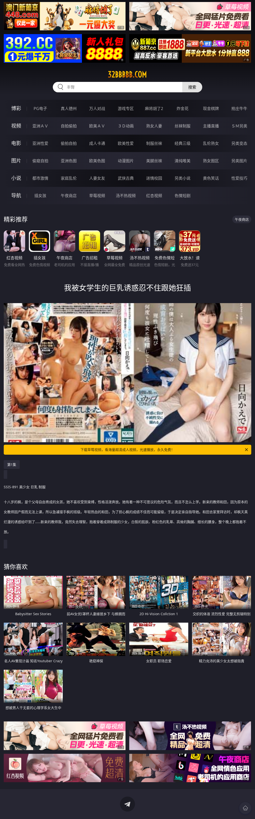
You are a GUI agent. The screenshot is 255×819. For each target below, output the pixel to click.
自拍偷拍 (69, 126)
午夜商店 (69, 195)
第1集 (11, 464)
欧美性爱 (126, 143)
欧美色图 (97, 161)
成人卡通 (97, 143)
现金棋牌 (211, 108)
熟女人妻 (154, 126)
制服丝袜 (154, 143)
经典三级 (183, 143)
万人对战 (97, 108)
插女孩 (40, 195)
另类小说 (183, 178)
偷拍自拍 (69, 143)
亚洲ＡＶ (40, 126)
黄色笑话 (211, 178)
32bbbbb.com (127, 74)
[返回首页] (245, 808)
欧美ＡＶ (97, 126)
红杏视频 (154, 195)
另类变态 (239, 143)
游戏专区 (126, 108)
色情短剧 (183, 195)
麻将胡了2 (154, 108)
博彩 (16, 108)
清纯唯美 (183, 161)
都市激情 (40, 178)
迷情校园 (154, 178)
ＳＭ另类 (239, 126)
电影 (16, 143)
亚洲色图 (69, 161)
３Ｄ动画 (126, 126)
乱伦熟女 (211, 143)
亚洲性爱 (40, 143)
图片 (16, 160)
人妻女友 (97, 178)
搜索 (192, 87)
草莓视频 (97, 195)
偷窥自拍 (40, 161)
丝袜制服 (183, 126)
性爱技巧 (239, 178)
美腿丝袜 (154, 161)
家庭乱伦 (69, 178)
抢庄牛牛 (239, 108)
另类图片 (239, 161)
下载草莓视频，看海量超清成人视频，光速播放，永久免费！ (127, 449)
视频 (16, 125)
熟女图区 (211, 161)
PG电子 (40, 108)
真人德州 (69, 108)
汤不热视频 (126, 195)
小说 (16, 178)
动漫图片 (126, 161)
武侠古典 (126, 178)
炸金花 (183, 108)
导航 (16, 195)
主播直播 (211, 126)
